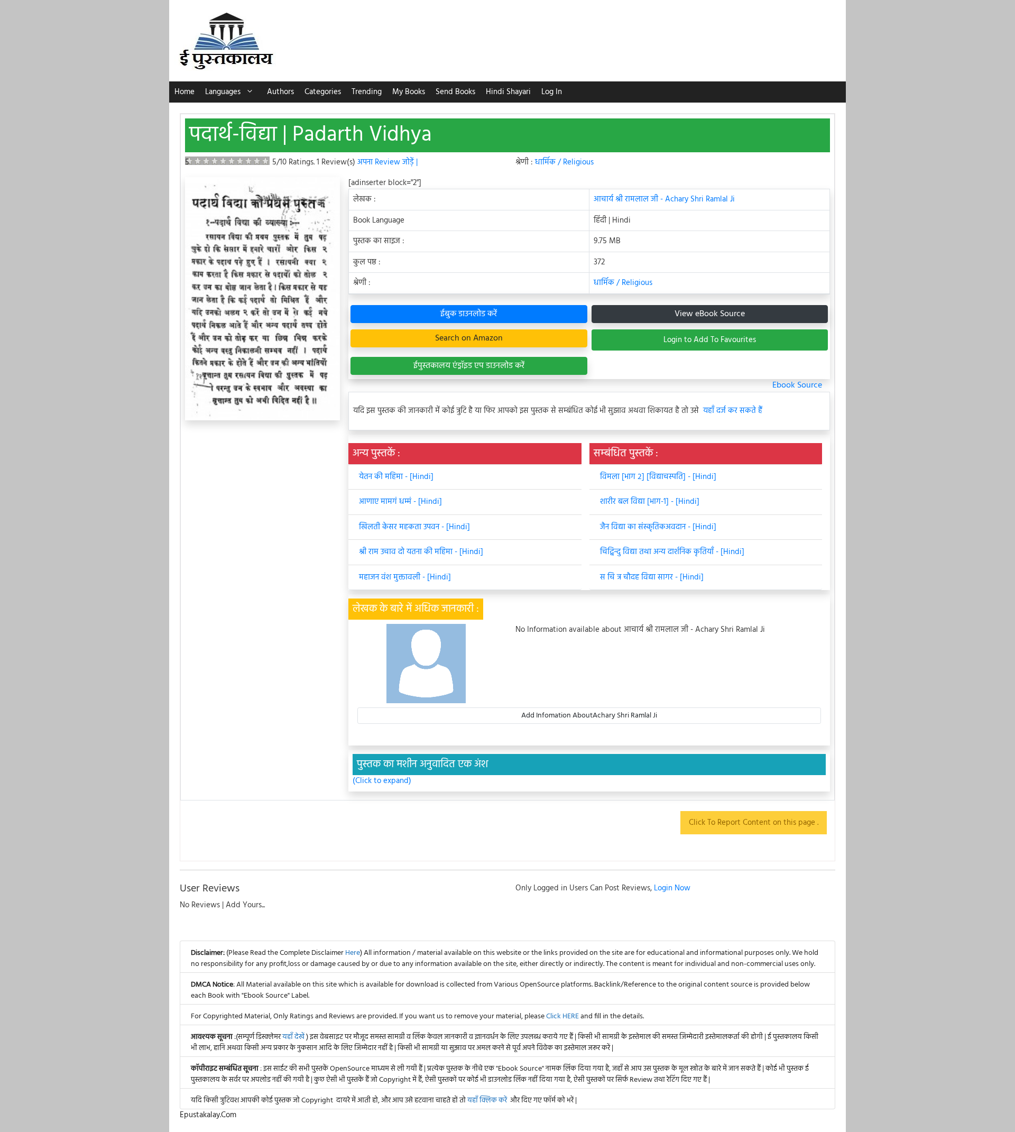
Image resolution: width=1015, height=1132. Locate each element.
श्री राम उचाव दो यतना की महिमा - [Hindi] (421, 552)
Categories (322, 92)
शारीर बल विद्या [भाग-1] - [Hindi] (649, 501)
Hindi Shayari (508, 92)
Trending (367, 92)
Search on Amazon (469, 338)
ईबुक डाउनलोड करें (468, 314)
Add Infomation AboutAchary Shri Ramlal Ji (589, 716)
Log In (551, 92)
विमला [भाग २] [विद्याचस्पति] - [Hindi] (658, 477)
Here (352, 953)
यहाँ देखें (294, 1037)
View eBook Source (710, 314)
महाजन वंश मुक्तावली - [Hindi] (405, 577)
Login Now (672, 888)
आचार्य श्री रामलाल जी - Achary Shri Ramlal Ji (664, 199)
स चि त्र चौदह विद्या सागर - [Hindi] (652, 577)
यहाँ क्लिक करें (487, 1100)
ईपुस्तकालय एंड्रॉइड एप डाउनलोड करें (468, 366)
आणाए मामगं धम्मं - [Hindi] (400, 501)
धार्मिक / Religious (564, 162)
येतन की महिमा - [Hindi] (396, 477)
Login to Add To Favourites (709, 340)
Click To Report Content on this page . (753, 822)
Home (184, 92)
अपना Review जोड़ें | (387, 162)
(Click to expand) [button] (382, 781)
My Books (408, 92)
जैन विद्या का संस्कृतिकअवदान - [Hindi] (658, 527)
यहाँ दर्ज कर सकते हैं (732, 411)
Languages (223, 92)
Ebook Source (797, 385)
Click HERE (562, 1016)
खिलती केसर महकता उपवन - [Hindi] (414, 527)
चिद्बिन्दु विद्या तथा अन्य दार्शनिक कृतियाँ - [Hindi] (672, 552)
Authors (280, 92)
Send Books (455, 92)
